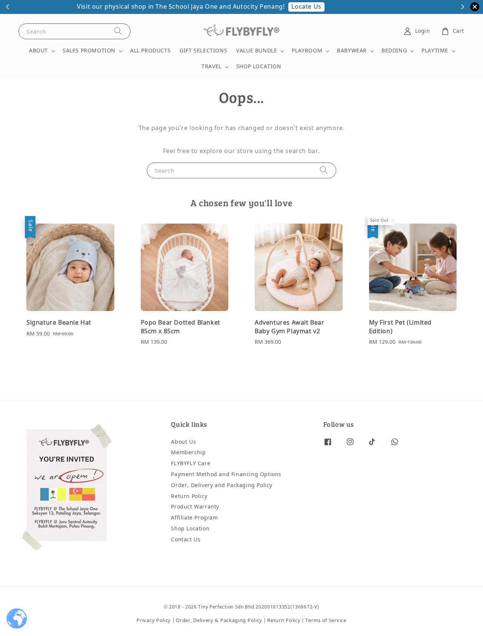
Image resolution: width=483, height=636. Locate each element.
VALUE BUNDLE (256, 51)
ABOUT (38, 51)
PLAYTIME (434, 51)
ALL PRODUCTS (150, 51)
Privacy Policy (154, 620)
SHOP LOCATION (258, 66)
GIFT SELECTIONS (203, 51)
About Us (183, 442)
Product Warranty (195, 507)
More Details (364, 6)
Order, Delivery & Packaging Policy (219, 620)
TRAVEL (212, 66)
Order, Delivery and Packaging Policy (221, 485)
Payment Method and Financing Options (226, 474)
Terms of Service (325, 620)
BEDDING (394, 51)
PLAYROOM (307, 51)
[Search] (118, 31)
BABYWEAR (352, 51)
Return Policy (189, 496)
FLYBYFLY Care (190, 463)
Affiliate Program (194, 518)
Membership (188, 453)
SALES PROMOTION (89, 51)
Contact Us (185, 540)
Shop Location (190, 529)
